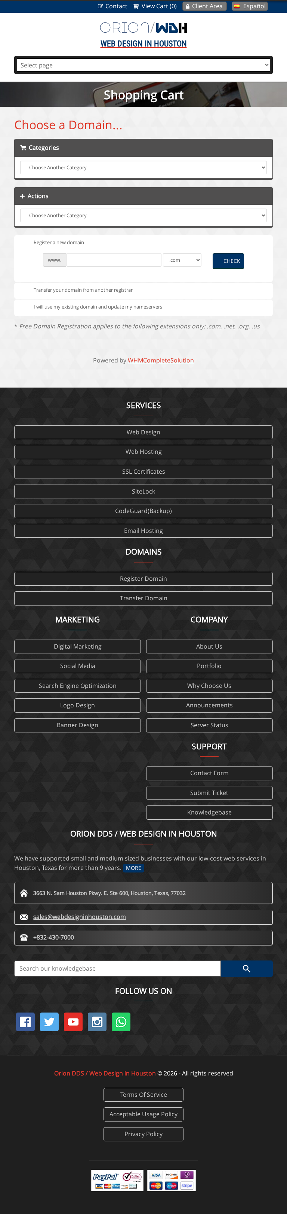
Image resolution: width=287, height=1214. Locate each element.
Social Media (77, 666)
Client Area (207, 6)
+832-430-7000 (53, 937)
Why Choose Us (209, 686)
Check (231, 260)
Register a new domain (59, 242)
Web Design (143, 432)
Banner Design (77, 725)
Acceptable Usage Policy (143, 1114)
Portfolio (209, 666)
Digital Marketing (78, 646)
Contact (116, 6)
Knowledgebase (209, 812)
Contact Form (209, 773)
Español (254, 6)
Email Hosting (143, 530)
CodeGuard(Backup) (143, 511)
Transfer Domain (143, 598)
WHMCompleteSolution (161, 360)
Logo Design (77, 705)
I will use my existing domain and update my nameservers (98, 306)
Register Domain (143, 578)
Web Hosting (144, 451)
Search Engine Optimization (78, 686)
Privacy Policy (143, 1134)
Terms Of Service (143, 1094)
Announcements (209, 705)
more (133, 867)
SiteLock (143, 491)
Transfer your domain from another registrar (83, 289)
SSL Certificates (143, 471)
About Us (209, 646)
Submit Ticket (209, 793)
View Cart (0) (159, 6)
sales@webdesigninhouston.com (79, 917)
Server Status (209, 725)
